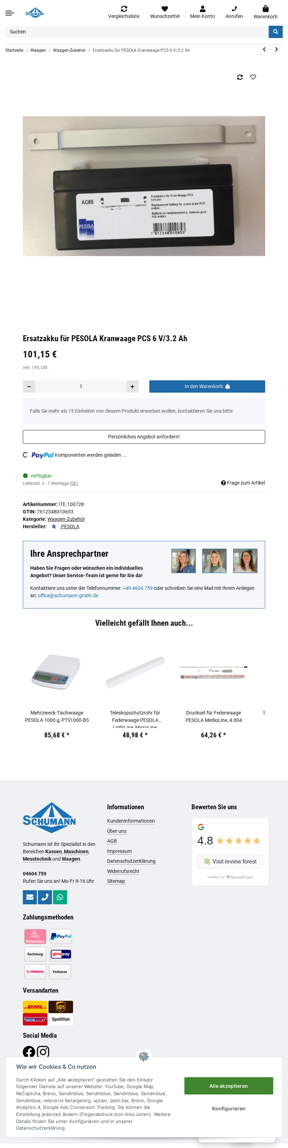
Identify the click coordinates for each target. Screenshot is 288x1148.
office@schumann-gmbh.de (68, 595)
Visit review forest (234, 862)
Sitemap (116, 881)
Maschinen (76, 851)
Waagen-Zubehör (66, 519)
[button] (202, 12)
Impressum (119, 851)
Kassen (53, 851)
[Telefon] (45, 897)
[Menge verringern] (29, 386)
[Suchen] (276, 32)
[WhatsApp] (60, 897)
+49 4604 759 (138, 588)
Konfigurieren (229, 1108)
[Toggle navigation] (9, 13)
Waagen (71, 859)
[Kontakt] (30, 897)
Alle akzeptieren (228, 1086)
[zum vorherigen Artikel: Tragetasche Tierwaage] (264, 49)
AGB (112, 841)
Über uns (116, 831)
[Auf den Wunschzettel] (253, 77)
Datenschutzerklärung (131, 861)
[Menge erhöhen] (132, 386)
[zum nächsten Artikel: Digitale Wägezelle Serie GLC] (276, 49)
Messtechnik (37, 859)
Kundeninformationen (131, 821)
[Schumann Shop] (35, 12)
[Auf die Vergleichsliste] (239, 77)
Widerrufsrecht (123, 871)
